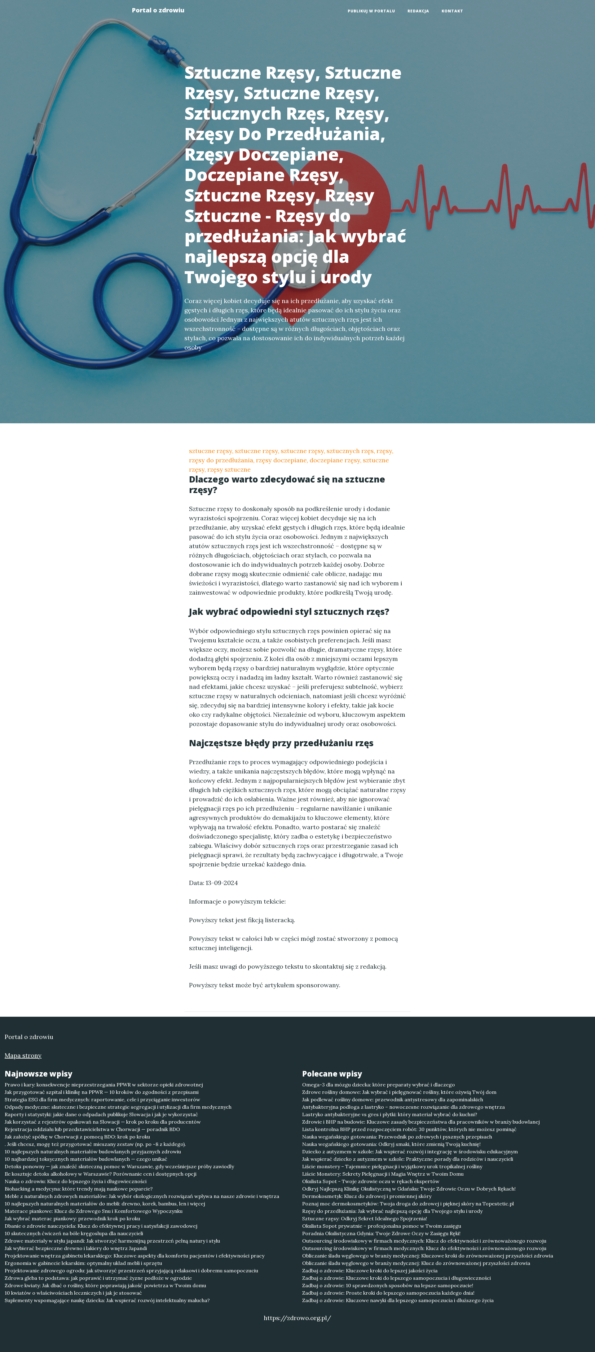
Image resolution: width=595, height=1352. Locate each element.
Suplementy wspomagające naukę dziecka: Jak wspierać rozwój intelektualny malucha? (107, 1300)
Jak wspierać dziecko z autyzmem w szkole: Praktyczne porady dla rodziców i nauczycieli (407, 1159)
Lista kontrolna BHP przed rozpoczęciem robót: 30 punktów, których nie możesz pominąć (409, 1129)
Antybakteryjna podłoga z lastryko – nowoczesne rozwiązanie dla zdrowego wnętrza (403, 1107)
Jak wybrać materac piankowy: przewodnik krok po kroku (72, 1218)
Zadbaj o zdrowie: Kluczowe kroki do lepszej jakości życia (370, 1270)
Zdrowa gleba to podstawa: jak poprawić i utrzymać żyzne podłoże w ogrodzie (98, 1278)
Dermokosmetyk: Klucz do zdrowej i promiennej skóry (366, 1196)
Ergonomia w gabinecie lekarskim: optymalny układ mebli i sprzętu (83, 1263)
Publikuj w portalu (371, 11)
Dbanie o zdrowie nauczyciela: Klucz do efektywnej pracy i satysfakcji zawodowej (101, 1226)
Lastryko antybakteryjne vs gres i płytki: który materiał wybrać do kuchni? (389, 1114)
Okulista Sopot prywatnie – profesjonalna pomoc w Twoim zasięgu (381, 1226)
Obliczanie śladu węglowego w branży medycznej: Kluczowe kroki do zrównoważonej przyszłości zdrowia (427, 1256)
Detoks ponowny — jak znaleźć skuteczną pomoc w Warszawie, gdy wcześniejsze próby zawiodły (119, 1166)
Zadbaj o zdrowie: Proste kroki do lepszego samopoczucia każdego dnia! (388, 1293)
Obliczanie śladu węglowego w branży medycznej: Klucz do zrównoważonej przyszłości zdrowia (416, 1263)
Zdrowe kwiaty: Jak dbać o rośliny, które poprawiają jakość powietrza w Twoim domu (105, 1285)
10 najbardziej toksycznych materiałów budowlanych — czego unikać (86, 1159)
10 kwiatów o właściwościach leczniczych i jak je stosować (73, 1293)
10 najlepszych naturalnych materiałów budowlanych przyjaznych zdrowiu (93, 1151)
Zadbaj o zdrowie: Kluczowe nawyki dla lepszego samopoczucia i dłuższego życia (398, 1300)
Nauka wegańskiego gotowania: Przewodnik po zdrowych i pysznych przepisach (397, 1137)
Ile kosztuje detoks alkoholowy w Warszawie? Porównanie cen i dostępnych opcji (100, 1174)
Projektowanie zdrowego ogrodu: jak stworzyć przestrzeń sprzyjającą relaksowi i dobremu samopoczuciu (131, 1270)
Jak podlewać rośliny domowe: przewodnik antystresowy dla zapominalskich (392, 1099)
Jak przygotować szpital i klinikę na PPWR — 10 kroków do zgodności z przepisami (102, 1092)
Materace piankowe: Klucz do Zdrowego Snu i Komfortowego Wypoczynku (94, 1211)
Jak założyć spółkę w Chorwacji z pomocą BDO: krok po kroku (77, 1137)
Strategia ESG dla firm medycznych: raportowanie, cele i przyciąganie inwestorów (102, 1099)
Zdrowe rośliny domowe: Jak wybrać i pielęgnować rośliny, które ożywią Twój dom (399, 1092)
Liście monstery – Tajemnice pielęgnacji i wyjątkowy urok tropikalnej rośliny (392, 1166)
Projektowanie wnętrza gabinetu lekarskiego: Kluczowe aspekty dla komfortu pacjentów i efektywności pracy (134, 1256)
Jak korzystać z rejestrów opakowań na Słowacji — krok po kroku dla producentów (103, 1122)
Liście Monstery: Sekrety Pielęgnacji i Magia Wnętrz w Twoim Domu (383, 1174)
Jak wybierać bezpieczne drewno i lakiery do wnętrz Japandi (76, 1248)
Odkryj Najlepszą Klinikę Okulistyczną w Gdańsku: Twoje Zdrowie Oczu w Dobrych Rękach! (409, 1189)
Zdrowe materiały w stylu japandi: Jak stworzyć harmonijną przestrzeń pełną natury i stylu (112, 1241)
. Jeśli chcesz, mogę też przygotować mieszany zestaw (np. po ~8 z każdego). (95, 1144)
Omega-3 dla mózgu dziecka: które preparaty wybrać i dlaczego (378, 1084)
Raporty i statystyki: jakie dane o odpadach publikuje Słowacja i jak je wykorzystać (101, 1114)
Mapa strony (23, 1055)
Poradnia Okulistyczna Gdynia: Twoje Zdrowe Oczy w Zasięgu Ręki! (381, 1233)
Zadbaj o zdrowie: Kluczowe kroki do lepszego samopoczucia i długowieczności (396, 1278)
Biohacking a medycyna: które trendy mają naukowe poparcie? (79, 1189)
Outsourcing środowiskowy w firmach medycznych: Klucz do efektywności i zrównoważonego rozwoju (424, 1241)
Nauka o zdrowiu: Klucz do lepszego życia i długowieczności (76, 1181)
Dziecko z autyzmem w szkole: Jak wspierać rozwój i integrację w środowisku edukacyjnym (410, 1151)
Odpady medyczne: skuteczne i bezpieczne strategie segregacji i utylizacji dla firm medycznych (118, 1107)
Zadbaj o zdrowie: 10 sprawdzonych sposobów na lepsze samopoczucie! (387, 1285)
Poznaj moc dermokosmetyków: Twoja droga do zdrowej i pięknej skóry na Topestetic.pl (408, 1203)
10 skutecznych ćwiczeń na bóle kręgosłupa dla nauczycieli (74, 1233)
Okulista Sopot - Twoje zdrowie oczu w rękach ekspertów (370, 1181)
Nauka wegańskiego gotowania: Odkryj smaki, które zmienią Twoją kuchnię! (391, 1144)
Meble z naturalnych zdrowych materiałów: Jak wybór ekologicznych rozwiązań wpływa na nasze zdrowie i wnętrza (142, 1196)
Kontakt (452, 11)
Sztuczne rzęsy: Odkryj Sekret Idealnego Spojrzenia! (364, 1218)
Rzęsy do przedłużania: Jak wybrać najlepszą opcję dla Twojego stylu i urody (392, 1211)
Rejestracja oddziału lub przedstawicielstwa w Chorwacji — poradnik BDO (92, 1129)
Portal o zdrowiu (158, 10)
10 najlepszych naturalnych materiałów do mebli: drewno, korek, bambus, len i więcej (105, 1203)
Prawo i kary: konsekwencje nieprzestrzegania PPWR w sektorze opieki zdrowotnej (104, 1084)
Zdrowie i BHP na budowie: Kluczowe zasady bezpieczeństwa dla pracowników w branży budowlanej (421, 1122)
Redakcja (418, 11)
